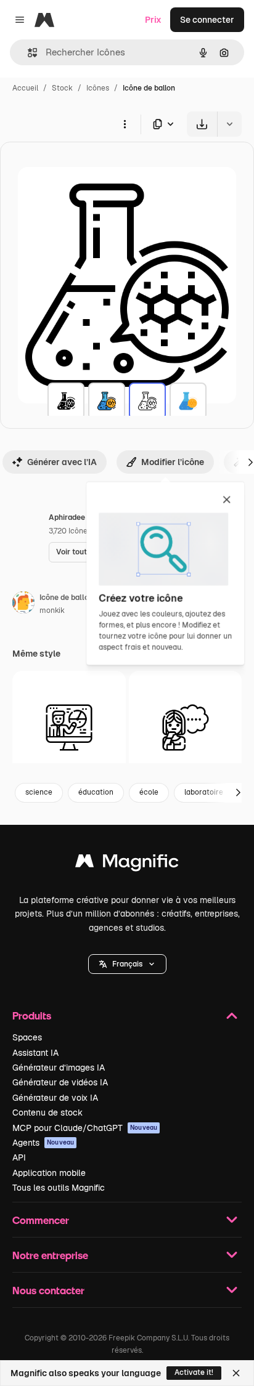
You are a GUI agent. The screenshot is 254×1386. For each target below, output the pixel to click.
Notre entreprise (50, 1255)
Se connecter (207, 19)
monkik (52, 610)
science (38, 792)
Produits (31, 1015)
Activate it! (193, 1372)
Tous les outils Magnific (58, 1187)
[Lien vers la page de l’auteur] (23, 604)
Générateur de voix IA (55, 1097)
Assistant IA (35, 1052)
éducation (95, 792)
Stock (62, 88)
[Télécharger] (202, 124)
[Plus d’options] (124, 123)
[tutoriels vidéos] (69, 727)
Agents (43, 1142)
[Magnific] (127, 863)
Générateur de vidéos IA (60, 1082)
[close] (226, 500)
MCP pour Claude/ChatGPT (84, 1127)
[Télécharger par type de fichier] (164, 124)
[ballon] (65, 401)
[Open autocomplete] (27, 52)
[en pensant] (185, 727)
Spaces (27, 1037)
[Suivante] (238, 793)
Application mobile (49, 1172)
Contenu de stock (47, 1112)
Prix (153, 19)
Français (127, 964)
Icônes (97, 88)
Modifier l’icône (172, 462)
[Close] (236, 1373)
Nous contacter (48, 1290)
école (148, 792)
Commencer (40, 1220)
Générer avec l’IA (62, 462)
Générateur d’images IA (58, 1067)
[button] (127, 964)
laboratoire (203, 792)
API (19, 1157)
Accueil (25, 88)
